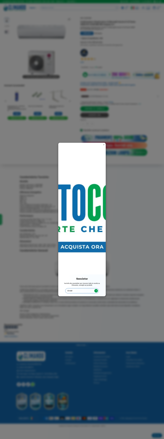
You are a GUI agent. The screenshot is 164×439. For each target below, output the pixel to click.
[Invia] (96, 291)
